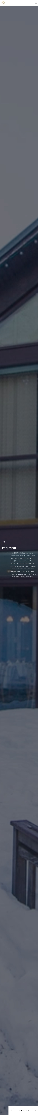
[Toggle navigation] (36, 2)
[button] (34, 1110)
